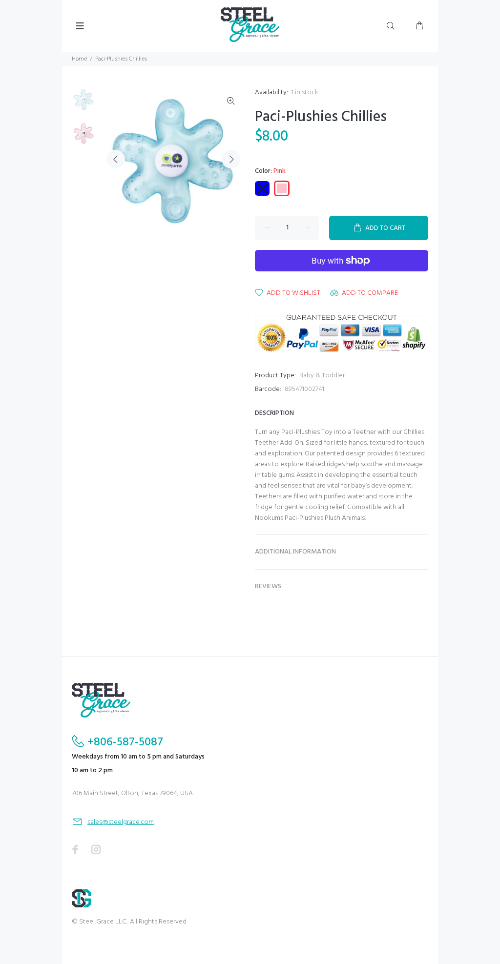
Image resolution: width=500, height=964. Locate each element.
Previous (115, 159)
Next (231, 159)
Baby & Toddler (322, 375)
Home (79, 59)
